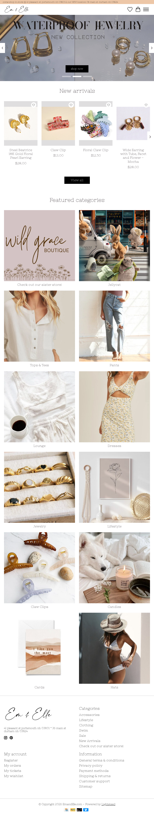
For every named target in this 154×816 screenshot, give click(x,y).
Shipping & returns (95, 776)
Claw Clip (58, 150)
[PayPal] (73, 810)
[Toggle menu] (146, 9)
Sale (82, 735)
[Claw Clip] (58, 123)
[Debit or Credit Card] (79, 810)
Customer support (94, 781)
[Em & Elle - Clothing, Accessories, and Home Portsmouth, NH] (17, 9)
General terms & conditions (101, 760)
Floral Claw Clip (95, 150)
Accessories (89, 714)
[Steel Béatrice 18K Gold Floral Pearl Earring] (20, 123)
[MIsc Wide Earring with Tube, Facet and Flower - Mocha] (133, 123)
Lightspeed (108, 804)
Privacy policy (90, 765)
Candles (114, 606)
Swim (83, 730)
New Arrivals (89, 741)
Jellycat (114, 284)
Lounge (39, 446)
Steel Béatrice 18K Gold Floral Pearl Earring (21, 153)
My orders (12, 765)
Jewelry (39, 526)
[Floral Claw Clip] (95, 123)
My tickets (12, 770)
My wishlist (13, 776)
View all (77, 180)
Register (11, 760)
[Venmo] (85, 810)
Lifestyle (114, 526)
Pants (114, 365)
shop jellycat (77, 68)
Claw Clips (39, 606)
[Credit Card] (66, 810)
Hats (114, 687)
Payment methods (94, 770)
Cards (39, 687)
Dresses (114, 446)
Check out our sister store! (39, 284)
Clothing (86, 725)
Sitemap (85, 786)
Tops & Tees (39, 365)
